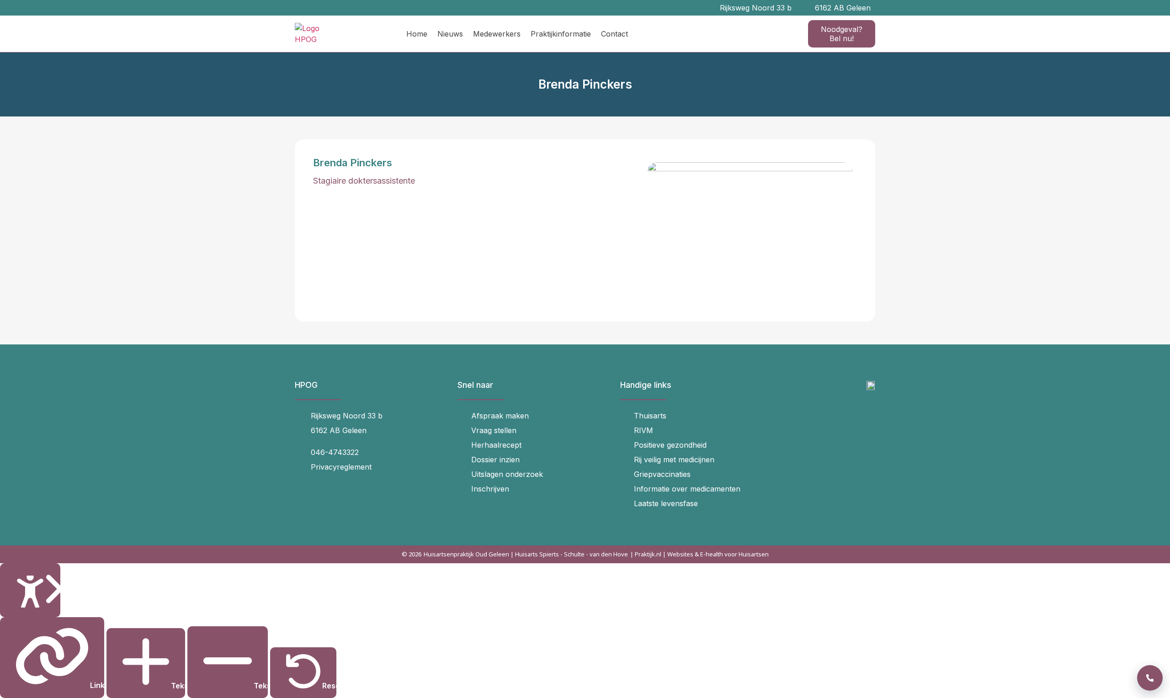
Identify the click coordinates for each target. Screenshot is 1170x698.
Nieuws (450, 33)
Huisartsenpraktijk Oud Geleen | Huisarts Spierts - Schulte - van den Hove (526, 554)
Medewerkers (497, 33)
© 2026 (411, 554)
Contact (614, 33)
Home (416, 33)
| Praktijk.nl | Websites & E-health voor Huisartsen (699, 554)
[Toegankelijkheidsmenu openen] (30, 590)
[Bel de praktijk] (1150, 678)
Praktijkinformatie (561, 33)
